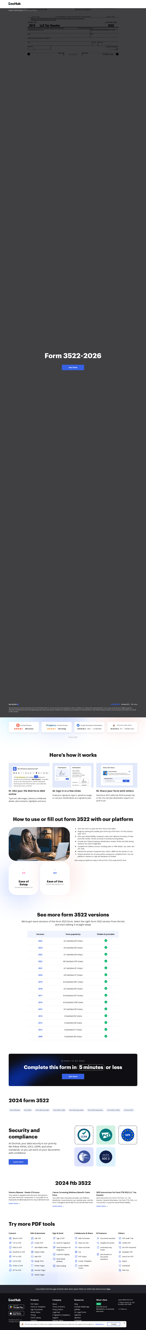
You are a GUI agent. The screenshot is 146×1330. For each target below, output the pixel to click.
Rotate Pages (40, 1266)
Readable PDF (127, 1252)
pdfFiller (77, 1309)
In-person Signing (62, 1254)
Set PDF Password (129, 1247)
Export (124, 1261)
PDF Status (82, 1256)
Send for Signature (63, 1243)
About (54, 1304)
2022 (40, 961)
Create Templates (85, 1261)
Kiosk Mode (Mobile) (60, 1260)
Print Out (125, 1270)
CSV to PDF (17, 1261)
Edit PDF (38, 1238)
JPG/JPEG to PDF (19, 1252)
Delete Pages (39, 1275)
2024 (40, 948)
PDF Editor (35, 1304)
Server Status (35, 1312)
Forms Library (36, 1318)
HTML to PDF (18, 1266)
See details (13, 704)
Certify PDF (126, 1243)
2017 (40, 995)
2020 (40, 975)
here (108, 1289)
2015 (40, 1009)
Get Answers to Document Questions (106, 1256)
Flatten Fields (39, 1252)
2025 (40, 941)
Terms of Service (58, 1307)
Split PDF (38, 1256)
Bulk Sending (61, 1266)
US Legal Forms (80, 1312)
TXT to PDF (17, 1243)
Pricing (33, 1315)
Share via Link (83, 1243)
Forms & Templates (38, 1307)
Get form (73, 1076)
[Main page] (15, 4)
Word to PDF (17, 1238)
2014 (40, 1016)
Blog (76, 1304)
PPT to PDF (17, 1256)
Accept (113, 1324)
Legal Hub (56, 1312)
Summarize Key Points (106, 1248)
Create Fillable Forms (83, 1267)
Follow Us (123, 1309)
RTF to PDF (17, 1270)
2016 (40, 1002)
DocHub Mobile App (81, 1307)
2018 (40, 988)
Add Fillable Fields (41, 1247)
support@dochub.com (125, 1300)
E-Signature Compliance (61, 1315)
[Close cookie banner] (124, 1323)
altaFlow (77, 1318)
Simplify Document (107, 1243)
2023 (40, 954)
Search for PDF (127, 1256)
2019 (40, 982)
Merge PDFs (39, 1261)
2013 (40, 1023)
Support (55, 1318)
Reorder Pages (40, 1270)
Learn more (18, 1162)
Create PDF (39, 1243)
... (99, 1324)
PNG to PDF (17, 1247)
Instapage (78, 1320)
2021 (40, 968)
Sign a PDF (60, 1238)
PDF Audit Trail (127, 1238)
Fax (79, 1252)
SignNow (77, 1315)
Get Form (73, 367)
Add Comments (84, 1238)
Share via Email (84, 1247)
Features (34, 1320)
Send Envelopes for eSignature (63, 1248)
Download (126, 1266)
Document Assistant (107, 1238)
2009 (40, 1036)
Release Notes (57, 1320)
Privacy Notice (57, 1309)
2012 (40, 1029)
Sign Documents (37, 1309)
